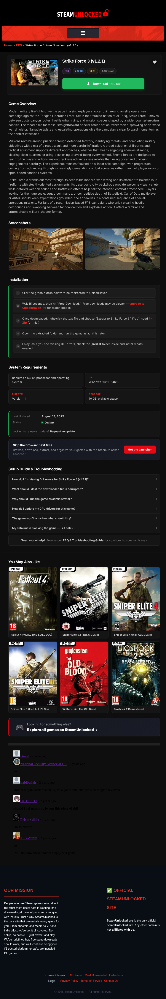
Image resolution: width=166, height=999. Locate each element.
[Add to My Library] (155, 62)
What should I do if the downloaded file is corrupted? (47, 489)
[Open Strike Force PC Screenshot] (45, 249)
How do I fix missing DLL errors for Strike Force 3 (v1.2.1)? (50, 479)
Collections (116, 975)
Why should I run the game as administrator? (42, 499)
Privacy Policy (69, 981)
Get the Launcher (140, 449)
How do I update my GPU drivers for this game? (43, 508)
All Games (76, 975)
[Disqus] (84, 803)
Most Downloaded (96, 975)
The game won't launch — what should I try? (42, 518)
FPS (19, 45)
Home (8, 45)
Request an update (62, 431)
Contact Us (111, 981)
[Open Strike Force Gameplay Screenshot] (122, 249)
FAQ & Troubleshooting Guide (83, 540)
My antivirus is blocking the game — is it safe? (42, 528)
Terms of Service (91, 981)
